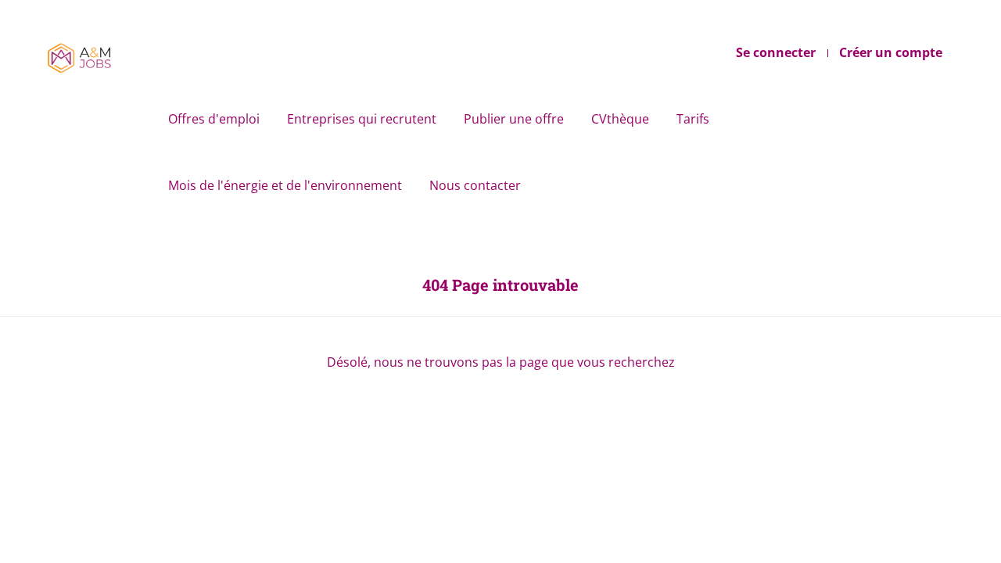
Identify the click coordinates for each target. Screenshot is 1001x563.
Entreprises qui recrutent (361, 119)
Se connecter (776, 52)
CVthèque (620, 119)
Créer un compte (890, 52)
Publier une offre (514, 119)
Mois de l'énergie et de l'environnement (285, 185)
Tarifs (692, 119)
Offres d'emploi (214, 119)
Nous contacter (475, 185)
